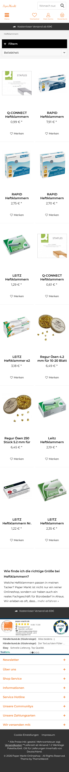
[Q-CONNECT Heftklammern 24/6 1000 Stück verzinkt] (17, 83)
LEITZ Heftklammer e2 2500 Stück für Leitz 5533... (17, 359)
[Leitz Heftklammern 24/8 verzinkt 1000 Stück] (52, 408)
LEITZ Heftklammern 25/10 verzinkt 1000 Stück (52, 521)
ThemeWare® (40, 758)
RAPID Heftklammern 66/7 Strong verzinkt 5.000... (52, 115)
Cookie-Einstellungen (26, 734)
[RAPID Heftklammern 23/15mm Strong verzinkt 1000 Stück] (52, 164)
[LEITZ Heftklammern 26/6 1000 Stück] (17, 246)
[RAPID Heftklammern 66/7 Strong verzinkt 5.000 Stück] (52, 83)
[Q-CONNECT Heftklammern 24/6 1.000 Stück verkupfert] (52, 246)
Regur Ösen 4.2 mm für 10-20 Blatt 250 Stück (52, 359)
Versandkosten (13, 745)
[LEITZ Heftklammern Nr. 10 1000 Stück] (17, 490)
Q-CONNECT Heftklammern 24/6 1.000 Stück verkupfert (52, 277)
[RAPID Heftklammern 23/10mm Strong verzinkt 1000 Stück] (17, 164)
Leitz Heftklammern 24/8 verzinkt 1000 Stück (52, 440)
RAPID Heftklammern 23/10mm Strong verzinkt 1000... (17, 196)
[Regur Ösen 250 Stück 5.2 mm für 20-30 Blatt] (17, 408)
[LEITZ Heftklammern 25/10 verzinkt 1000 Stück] (52, 490)
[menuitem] (62, 16)
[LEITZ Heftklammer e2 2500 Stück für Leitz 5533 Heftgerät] (17, 327)
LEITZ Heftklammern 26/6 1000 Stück (17, 277)
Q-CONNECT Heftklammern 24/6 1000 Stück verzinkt (16, 115)
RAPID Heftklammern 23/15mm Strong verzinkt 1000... (52, 196)
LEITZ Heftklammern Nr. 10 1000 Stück (16, 521)
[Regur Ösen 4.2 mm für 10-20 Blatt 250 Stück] (52, 327)
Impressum (48, 734)
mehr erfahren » (48, 601)
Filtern (13, 44)
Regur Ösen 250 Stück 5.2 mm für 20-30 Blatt (17, 440)
